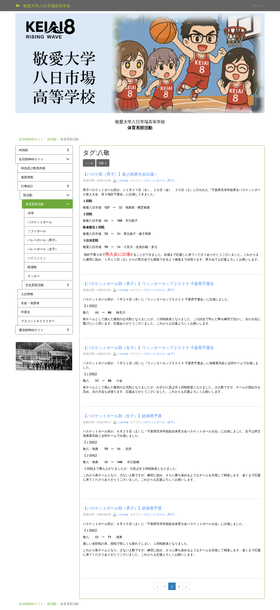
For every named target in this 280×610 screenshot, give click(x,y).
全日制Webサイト (31, 139)
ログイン (258, 5)
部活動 (51, 139)
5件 (102, 163)
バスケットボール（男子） (159, 180)
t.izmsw (122, 180)
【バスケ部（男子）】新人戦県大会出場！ (120, 174)
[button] (19, 356)
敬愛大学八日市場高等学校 (46, 5)
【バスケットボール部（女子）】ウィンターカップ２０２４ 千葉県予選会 (148, 347)
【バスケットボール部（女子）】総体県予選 (122, 415)
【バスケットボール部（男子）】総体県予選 (122, 508)
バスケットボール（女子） (159, 353)
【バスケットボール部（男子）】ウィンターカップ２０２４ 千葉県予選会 (148, 283)
